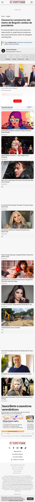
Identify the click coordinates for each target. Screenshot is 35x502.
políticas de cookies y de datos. (16, 500)
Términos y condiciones (17, 467)
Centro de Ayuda (18, 471)
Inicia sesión (6, 427)
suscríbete (13, 427)
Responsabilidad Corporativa (17, 465)
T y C (16, 436)
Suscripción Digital (17, 457)
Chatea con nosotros (18, 459)
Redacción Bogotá (11, 49)
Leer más (17, 101)
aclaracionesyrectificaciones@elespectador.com (21, 484)
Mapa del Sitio (17, 451)
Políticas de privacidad (17, 469)
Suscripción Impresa (17, 454)
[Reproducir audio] (4, 105)
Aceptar (30, 499)
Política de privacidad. (27, 436)
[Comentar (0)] (20, 56)
